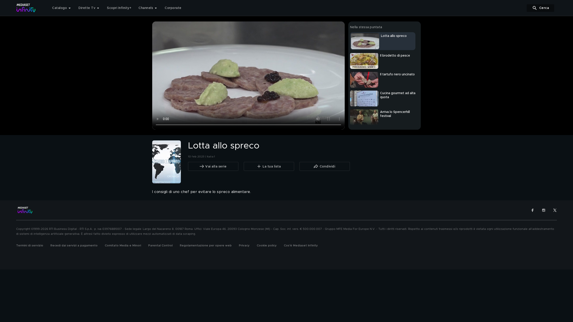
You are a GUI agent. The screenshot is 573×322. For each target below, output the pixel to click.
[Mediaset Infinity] (26, 8)
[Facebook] (532, 210)
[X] (555, 210)
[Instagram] (544, 210)
